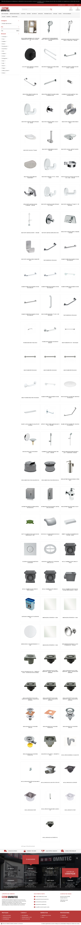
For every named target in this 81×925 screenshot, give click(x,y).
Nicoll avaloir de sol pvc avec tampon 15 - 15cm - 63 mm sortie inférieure (50, 699)
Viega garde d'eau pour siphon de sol (50, 480)
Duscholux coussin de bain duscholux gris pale (50, 535)
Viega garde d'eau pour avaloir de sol (30, 480)
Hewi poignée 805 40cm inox (50, 370)
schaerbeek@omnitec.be (12, 886)
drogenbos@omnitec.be (51, 875)
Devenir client (64, 917)
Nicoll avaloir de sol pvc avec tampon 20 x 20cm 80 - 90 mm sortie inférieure (30, 699)
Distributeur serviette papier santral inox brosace (30, 507)
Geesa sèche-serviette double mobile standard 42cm (50, 95)
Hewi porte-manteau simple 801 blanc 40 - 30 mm (30, 122)
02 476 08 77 (11, 873)
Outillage (55, 13)
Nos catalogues (5, 13)
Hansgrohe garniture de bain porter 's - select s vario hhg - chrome (70, 40)
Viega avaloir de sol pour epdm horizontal (30, 755)
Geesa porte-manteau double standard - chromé (30, 205)
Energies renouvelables (14, 13)
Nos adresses (25, 915)
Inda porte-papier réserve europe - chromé (50, 150)
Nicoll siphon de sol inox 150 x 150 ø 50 (50, 782)
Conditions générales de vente (47, 923)
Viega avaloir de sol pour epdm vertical (70, 727)
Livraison (63, 915)
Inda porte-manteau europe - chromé (30, 232)
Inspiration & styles (46, 915)
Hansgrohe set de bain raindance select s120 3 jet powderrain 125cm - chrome (50, 39)
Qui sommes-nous (61, 5)
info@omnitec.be (71, 886)
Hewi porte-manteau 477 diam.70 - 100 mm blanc (70, 205)
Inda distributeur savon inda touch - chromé (70, 507)
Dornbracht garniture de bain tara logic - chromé (50, 452)
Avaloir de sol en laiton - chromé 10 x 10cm (50, 755)
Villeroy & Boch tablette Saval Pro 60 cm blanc (30, 425)
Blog (43, 917)
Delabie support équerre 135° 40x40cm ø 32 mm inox (70, 425)
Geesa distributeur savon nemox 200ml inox (70, 480)
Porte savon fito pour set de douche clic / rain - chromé (70, 177)
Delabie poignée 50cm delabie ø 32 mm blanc (70, 287)
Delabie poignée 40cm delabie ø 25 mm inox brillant (30, 287)
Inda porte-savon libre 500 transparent (30, 177)
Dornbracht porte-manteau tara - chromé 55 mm (70, 95)
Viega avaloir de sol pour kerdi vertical (30, 727)
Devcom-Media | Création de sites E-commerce (13, 923)
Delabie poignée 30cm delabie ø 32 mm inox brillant (70, 260)
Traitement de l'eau (48, 13)
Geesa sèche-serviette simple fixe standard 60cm (30, 95)
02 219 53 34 (51, 873)
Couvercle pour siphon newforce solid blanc (30, 562)
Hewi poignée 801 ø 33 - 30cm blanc (70, 342)
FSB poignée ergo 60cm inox (70, 315)
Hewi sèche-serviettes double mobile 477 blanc (50, 67)
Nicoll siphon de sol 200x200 (70, 782)
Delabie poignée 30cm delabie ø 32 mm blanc (50, 397)
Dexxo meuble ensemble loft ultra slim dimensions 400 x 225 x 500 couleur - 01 (30, 39)
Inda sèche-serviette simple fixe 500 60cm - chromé (70, 67)
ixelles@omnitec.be (31, 886)
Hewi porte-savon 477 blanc (30, 150)
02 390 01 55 (71, 885)
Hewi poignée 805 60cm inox (70, 370)
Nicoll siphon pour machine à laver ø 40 (50, 810)
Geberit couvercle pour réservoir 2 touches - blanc (70, 535)
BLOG (78, 5)
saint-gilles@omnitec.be (51, 886)
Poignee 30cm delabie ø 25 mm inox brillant (50, 342)
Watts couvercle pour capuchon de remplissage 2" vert (30, 535)
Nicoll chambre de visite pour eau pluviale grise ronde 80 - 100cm (70, 590)
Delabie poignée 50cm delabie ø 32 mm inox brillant (30, 315)
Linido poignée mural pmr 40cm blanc (30, 397)
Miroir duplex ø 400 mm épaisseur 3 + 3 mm (30, 645)
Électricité (34, 13)
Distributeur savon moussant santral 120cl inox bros (50, 507)
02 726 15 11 (11, 885)
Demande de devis (71, 5)
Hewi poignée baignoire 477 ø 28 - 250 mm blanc (50, 315)
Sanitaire (29, 13)
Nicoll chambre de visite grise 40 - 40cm (70, 562)
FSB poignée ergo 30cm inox (50, 260)
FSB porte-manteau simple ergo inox (50, 232)
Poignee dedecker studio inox (30, 342)
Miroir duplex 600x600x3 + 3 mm (70, 617)
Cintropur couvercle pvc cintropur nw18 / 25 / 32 (50, 562)
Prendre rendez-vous (27, 917)
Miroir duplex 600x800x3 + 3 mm (50, 645)
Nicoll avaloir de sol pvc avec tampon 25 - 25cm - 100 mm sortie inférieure (70, 671)
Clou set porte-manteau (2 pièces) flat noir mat (30, 67)
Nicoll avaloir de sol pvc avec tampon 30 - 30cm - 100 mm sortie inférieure (50, 671)
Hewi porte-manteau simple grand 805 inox (30, 260)
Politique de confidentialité (60, 923)
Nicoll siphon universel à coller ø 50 (70, 755)
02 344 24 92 (31, 885)
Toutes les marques (67, 13)
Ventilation (40, 13)
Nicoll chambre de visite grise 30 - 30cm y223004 (30, 590)
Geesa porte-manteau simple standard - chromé (70, 232)
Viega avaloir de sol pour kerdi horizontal (50, 727)
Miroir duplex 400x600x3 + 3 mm (50, 617)
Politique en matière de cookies (72, 923)
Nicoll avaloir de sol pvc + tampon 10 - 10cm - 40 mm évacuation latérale (30, 672)
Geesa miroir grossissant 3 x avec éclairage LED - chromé (70, 645)
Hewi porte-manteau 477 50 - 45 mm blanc (50, 177)
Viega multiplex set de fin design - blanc (30, 452)
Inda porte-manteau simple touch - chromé (50, 122)
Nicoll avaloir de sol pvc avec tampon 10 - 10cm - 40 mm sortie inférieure (70, 699)
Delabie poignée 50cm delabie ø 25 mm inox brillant (50, 287)
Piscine (60, 13)
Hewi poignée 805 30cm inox (30, 370)
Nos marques (6, 919)
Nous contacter (26, 919)
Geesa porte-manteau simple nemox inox (70, 122)
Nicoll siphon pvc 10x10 (70, 810)
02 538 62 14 (51, 885)
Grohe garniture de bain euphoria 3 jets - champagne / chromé (70, 452)
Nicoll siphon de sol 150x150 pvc (50, 837)
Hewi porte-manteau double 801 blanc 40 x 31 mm (50, 205)
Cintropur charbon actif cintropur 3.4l (30, 617)
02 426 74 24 (31, 873)
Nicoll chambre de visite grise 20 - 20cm (50, 590)
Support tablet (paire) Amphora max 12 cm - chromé (50, 425)
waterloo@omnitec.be (12, 875)
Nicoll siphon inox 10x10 (30, 810)
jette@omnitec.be (32, 875)
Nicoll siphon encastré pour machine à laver (30, 782)
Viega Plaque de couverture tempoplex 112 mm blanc (70, 397)
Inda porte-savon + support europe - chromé (70, 150)
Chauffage (23, 13)
